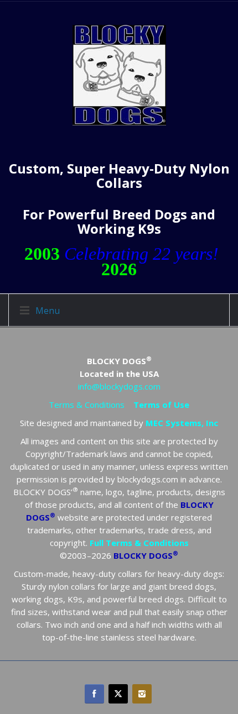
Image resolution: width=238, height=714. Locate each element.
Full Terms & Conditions (139, 542)
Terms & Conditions (87, 404)
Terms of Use (161, 404)
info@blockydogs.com (119, 386)
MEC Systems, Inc (182, 422)
